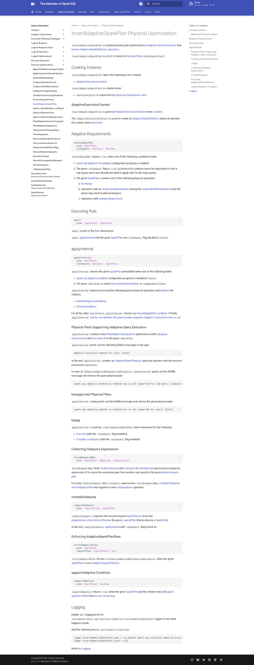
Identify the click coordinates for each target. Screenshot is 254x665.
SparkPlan (135, 56)
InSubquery (145, 468)
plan (108, 520)
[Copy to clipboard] (179, 143)
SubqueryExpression (110, 198)
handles (164, 290)
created (157, 111)
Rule (109, 56)
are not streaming (104, 595)
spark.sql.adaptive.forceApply (93, 163)
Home (38, 11)
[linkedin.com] (209, 659)
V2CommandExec (86, 306)
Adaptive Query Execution (161, 45)
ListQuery (129, 468)
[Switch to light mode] (141, 4)
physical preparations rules (131, 95)
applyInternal (87, 237)
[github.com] (192, 659)
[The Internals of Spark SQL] (33, 4)
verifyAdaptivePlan (82, 487)
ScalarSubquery (109, 468)
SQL (93, 11)
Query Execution (66, 11)
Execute (81, 433)
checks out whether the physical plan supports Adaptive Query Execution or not (135, 317)
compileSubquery (169, 483)
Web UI (137, 11)
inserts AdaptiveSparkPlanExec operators (95, 49)
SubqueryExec (125, 487)
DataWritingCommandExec (91, 301)
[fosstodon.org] (221, 659)
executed (96, 122)
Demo (148, 11)
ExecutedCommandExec (125, 283)
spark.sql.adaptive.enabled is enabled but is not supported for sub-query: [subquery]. (128, 383)
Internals (82, 11)
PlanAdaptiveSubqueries (121, 334)
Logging (85, 648)
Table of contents (198, 25)
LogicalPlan (129, 520)
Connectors (104, 11)
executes (97, 338)
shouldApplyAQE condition (152, 313)
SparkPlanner (133, 516)
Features (49, 11)
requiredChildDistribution (156, 189)
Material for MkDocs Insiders (54, 661)
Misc (157, 11)
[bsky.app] (197, 659)
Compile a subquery (87, 439)
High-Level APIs (122, 11)
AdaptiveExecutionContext (91, 81)
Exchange (86, 183)
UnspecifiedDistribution (115, 189)
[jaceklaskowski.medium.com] (215, 659)
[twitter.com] (203, 659)
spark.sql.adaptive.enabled (91, 278)
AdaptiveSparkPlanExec (145, 118)
